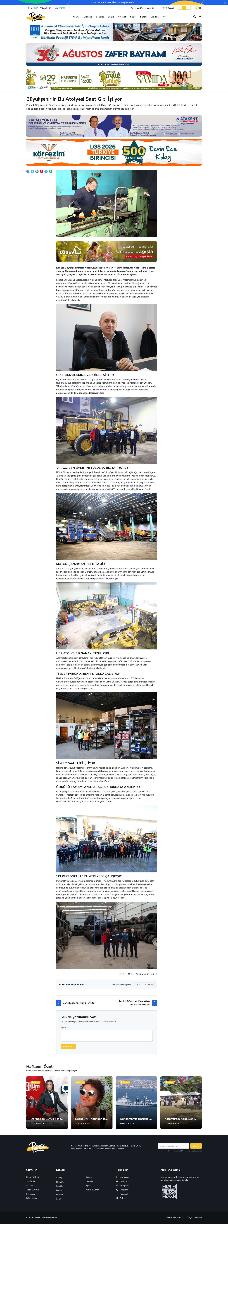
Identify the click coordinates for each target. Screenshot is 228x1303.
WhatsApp (124, 1177)
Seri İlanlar (30, 1181)
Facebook (124, 1194)
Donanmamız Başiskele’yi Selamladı (91, 1119)
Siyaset (122, 17)
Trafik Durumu (32, 1190)
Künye (189, 1218)
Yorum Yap (68, 1046)
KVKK (180, 1151)
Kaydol (196, 1146)
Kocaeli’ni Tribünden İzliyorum (47, 1119)
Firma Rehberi (32, 1177)
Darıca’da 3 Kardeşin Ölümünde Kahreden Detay (181, 1119)
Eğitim (143, 17)
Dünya (111, 17)
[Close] (225, 2)
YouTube (123, 1181)
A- (180, 8)
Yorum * (64, 1028)
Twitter (123, 1198)
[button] (143, 8)
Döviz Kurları (31, 1198)
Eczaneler (30, 1194)
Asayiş (76, 17)
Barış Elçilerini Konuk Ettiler (79, 1003)
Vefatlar (30, 1185)
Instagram (124, 1185)
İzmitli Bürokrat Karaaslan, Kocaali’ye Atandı (134, 1003)
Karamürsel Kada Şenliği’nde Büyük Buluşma (136, 1119)
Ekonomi (88, 17)
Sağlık (133, 17)
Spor (88, 1185)
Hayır (148, 985)
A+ (188, 8)
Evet (139, 985)
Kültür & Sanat (92, 1190)
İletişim (198, 1218)
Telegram (124, 1190)
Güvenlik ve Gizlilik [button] (173, 1218)
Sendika (100, 17)
